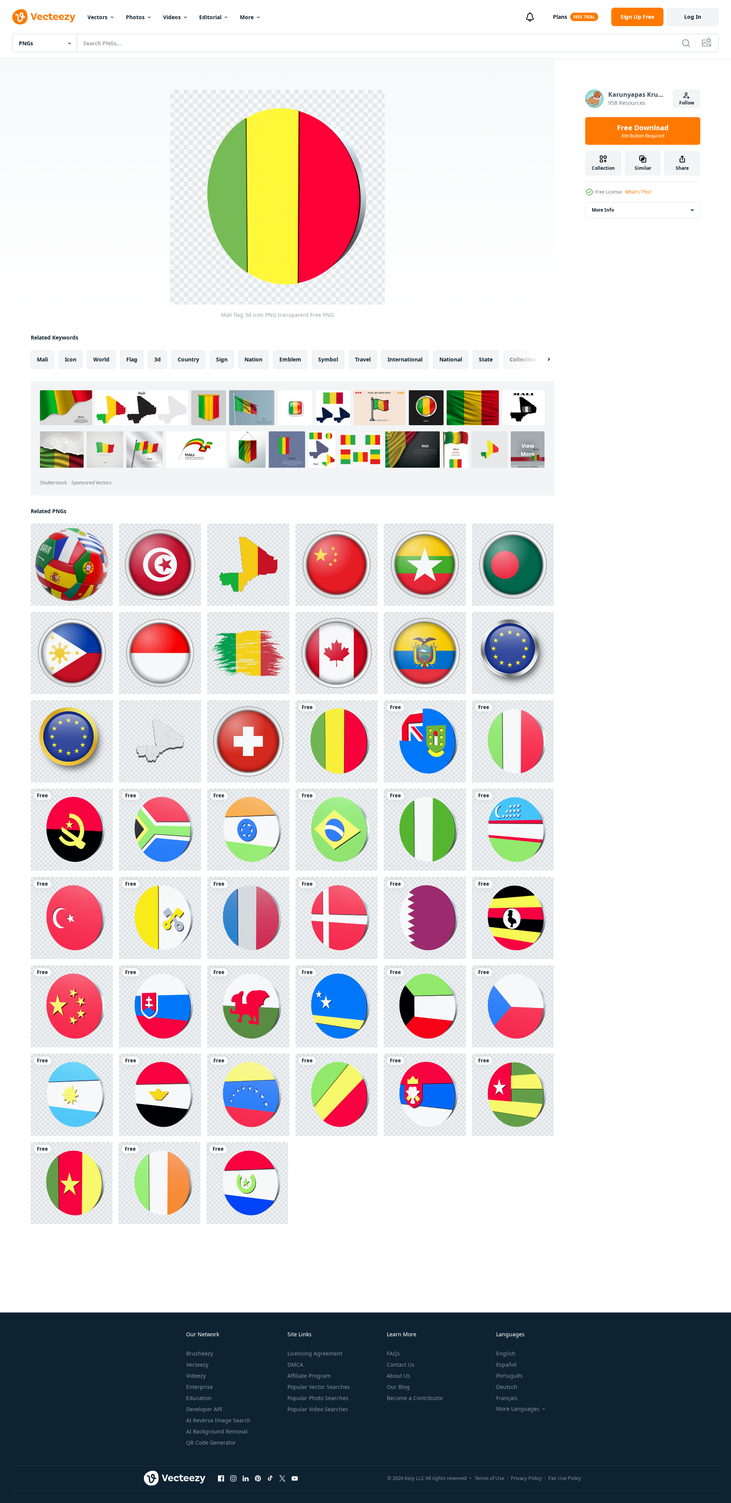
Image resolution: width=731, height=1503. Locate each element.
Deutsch (506, 1386)
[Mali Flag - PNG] (248, 565)
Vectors (97, 17)
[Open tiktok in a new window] (270, 1478)
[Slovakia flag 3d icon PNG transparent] (160, 1006)
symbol (328, 359)
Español (506, 1364)
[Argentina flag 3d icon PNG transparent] (72, 1095)
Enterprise (199, 1386)
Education (199, 1398)
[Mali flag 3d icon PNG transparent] (336, 741)
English (505, 1353)
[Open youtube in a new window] (295, 1478)
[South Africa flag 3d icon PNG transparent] (160, 830)
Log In (692, 16)
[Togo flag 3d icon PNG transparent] (513, 1095)
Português (509, 1375)
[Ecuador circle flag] (425, 653)
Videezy (196, 1375)
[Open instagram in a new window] (233, 1478)
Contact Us (400, 1364)
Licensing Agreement (314, 1353)
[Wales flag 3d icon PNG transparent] (248, 1006)
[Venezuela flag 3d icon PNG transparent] (248, 1095)
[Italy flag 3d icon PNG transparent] (513, 741)
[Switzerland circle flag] (248, 741)
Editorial (210, 17)
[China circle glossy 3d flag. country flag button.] (336, 565)
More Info (603, 210)
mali (42, 359)
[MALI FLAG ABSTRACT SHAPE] (248, 653)
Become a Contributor (415, 1398)
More (247, 17)
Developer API (204, 1409)
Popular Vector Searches (318, 1386)
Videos (172, 17)
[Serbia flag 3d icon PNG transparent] (425, 1095)
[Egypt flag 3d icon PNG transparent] (160, 1095)
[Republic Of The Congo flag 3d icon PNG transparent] (336, 1095)
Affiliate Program (309, 1375)
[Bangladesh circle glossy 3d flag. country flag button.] (513, 565)
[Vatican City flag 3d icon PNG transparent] (160, 918)
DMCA (295, 1364)
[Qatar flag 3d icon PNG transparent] (425, 918)
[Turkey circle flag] (160, 565)
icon (70, 359)
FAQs (393, 1353)
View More (528, 449)
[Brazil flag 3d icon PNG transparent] (336, 830)
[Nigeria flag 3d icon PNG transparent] (425, 830)
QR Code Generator (211, 1442)
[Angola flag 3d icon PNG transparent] (72, 830)
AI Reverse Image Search (218, 1420)
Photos (135, 17)
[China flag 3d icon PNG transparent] (72, 1006)
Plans (560, 16)
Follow (686, 102)
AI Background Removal (217, 1431)
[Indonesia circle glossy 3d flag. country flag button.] (160, 653)
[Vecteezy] (43, 17)
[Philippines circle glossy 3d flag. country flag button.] (72, 653)
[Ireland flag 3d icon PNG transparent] (159, 1183)
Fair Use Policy (564, 1478)
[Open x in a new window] (282, 1478)
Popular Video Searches (317, 1409)
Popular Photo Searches (317, 1398)
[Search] (686, 43)
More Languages (518, 1409)
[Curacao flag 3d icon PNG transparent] (336, 1006)
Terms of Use (489, 1478)
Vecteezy (197, 1364)
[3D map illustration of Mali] (160, 741)
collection (523, 359)
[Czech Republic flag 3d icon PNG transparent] (513, 1006)
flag (131, 359)
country (188, 359)
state (486, 359)
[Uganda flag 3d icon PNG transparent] (513, 918)
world (101, 359)
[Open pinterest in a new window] (258, 1478)
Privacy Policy (526, 1478)
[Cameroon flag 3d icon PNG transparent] (71, 1183)
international (405, 359)
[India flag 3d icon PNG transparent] (248, 830)
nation (253, 359)
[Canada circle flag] (336, 653)
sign (222, 359)
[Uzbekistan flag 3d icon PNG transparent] (513, 830)
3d (157, 359)
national (450, 359)
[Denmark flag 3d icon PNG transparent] (336, 918)
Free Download (642, 131)
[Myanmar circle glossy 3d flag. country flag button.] (425, 565)
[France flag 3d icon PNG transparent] (248, 918)
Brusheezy (199, 1353)
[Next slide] (542, 359)
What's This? (638, 192)
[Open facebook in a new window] (221, 1478)
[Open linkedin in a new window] (246, 1478)
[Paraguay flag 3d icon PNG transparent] (247, 1183)
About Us (398, 1375)
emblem (290, 359)
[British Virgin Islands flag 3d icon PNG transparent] (425, 741)
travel (363, 359)
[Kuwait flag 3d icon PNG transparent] (425, 1006)
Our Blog (398, 1386)
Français (507, 1398)
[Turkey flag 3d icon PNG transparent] (72, 918)
